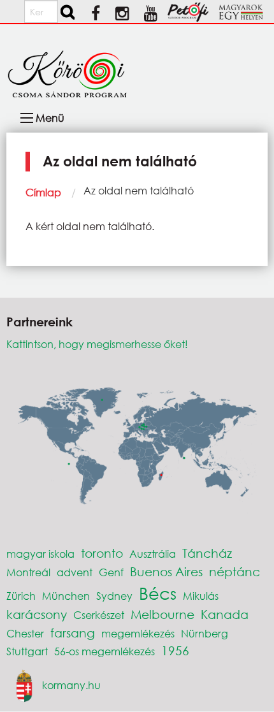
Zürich (21, 595)
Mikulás (201, 595)
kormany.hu (71, 685)
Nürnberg (204, 633)
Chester (25, 633)
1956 (175, 650)
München (66, 595)
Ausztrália (152, 553)
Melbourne (162, 614)
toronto (102, 553)
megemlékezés (138, 633)
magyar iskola (40, 553)
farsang (72, 632)
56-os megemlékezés (104, 651)
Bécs (158, 593)
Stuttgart (27, 651)
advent (74, 572)
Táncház (207, 553)
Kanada (225, 614)
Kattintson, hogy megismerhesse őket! (97, 344)
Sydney (114, 595)
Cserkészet (98, 614)
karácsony (36, 614)
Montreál (28, 572)
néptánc (234, 571)
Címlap (43, 192)
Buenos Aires (166, 571)
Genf (111, 572)
